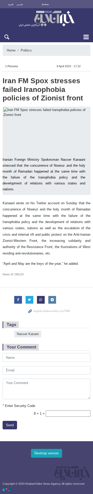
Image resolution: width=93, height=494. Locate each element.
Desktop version (46, 453)
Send (10, 425)
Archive (45, 4)
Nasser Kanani (28, 334)
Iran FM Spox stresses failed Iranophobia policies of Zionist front (43, 89)
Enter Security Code (19, 406)
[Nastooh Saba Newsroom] (10, 489)
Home (11, 50)
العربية (10, 4)
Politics (26, 50)
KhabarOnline (46, 19)
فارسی (20, 4)
